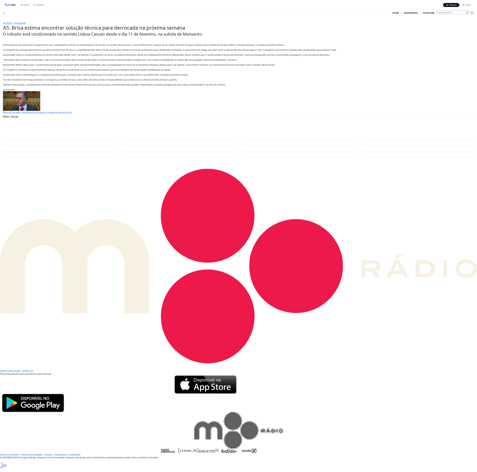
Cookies (48, 454)
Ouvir (396, 12)
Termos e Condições (9, 454)
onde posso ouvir (10, 370)
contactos (27, 370)
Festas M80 (428, 13)
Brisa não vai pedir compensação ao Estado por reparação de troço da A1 (37, 112)
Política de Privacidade (31, 454)
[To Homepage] (10, 4)
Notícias (7, 23)
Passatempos (411, 13)
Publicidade (74, 454)
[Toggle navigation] (472, 12)
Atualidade (20, 23)
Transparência (60, 454)
